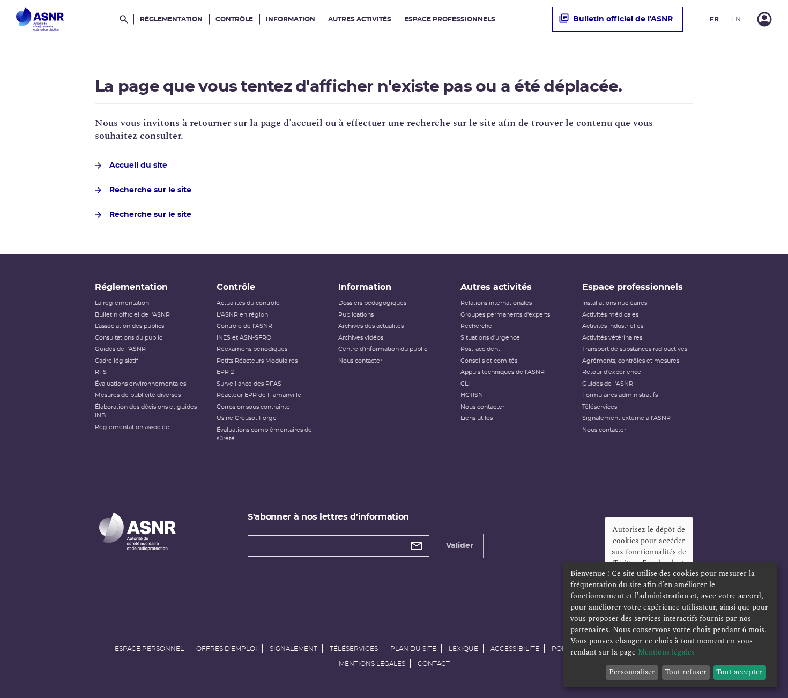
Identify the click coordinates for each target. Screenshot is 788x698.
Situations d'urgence (490, 338)
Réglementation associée (132, 427)
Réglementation (171, 19)
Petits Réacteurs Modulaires (257, 361)
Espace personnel (149, 649)
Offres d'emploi (226, 649)
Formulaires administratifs (620, 395)
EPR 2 (225, 372)
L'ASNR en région (242, 315)
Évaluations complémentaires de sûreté (264, 434)
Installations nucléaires (614, 303)
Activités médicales (610, 315)
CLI (465, 384)
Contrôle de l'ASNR (244, 326)
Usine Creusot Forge (247, 418)
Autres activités (359, 19)
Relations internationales (496, 303)
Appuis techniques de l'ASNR (502, 372)
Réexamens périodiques (252, 349)
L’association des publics (129, 326)
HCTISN (471, 395)
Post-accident (480, 349)
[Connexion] (764, 19)
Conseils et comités (488, 361)
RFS (101, 372)
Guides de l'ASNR (120, 349)
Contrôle (234, 19)
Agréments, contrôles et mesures (630, 361)
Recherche (476, 326)
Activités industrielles (612, 326)
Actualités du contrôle (248, 303)
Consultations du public (128, 338)
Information (290, 19)
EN (736, 19)
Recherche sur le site (150, 190)
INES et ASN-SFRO (244, 338)
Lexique (463, 649)
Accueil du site (138, 165)
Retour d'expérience (611, 372)
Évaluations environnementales (140, 384)
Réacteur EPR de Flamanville (259, 395)
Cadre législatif (116, 361)
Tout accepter (739, 672)
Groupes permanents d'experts (505, 315)
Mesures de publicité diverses (138, 395)
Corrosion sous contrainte (253, 407)
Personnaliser (632, 672)
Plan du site (413, 649)
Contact (434, 664)
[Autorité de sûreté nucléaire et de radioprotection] (40, 19)
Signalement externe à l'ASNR (626, 418)
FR (714, 19)
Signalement (293, 649)
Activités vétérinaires (612, 338)
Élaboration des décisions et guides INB (146, 411)
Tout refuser (686, 672)
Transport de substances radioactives (634, 349)
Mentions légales (372, 664)
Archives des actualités (371, 326)
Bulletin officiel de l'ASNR (623, 19)
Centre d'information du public (382, 349)
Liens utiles (476, 418)
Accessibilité (514, 649)
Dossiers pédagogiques (372, 303)
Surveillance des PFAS (249, 384)
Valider (459, 546)
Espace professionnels (449, 19)
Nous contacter (360, 361)
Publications (356, 315)
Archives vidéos (360, 338)
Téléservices (599, 407)
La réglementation (122, 303)
